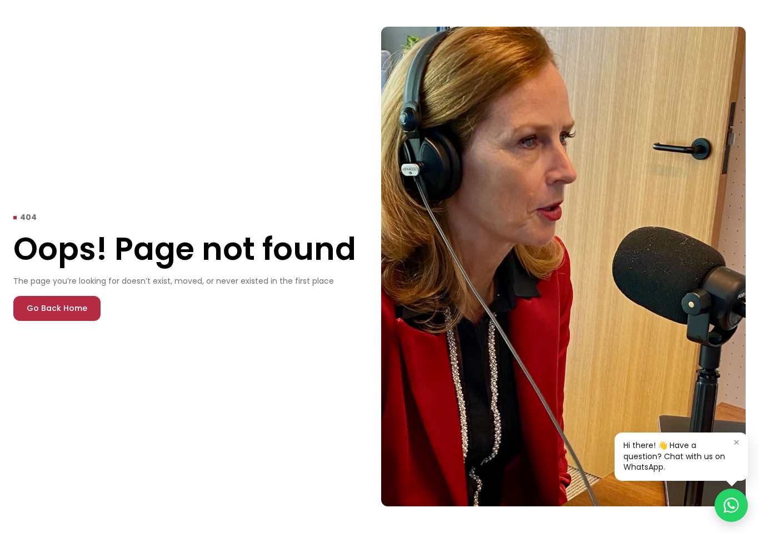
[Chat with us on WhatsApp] (731, 505)
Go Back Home (57, 308)
